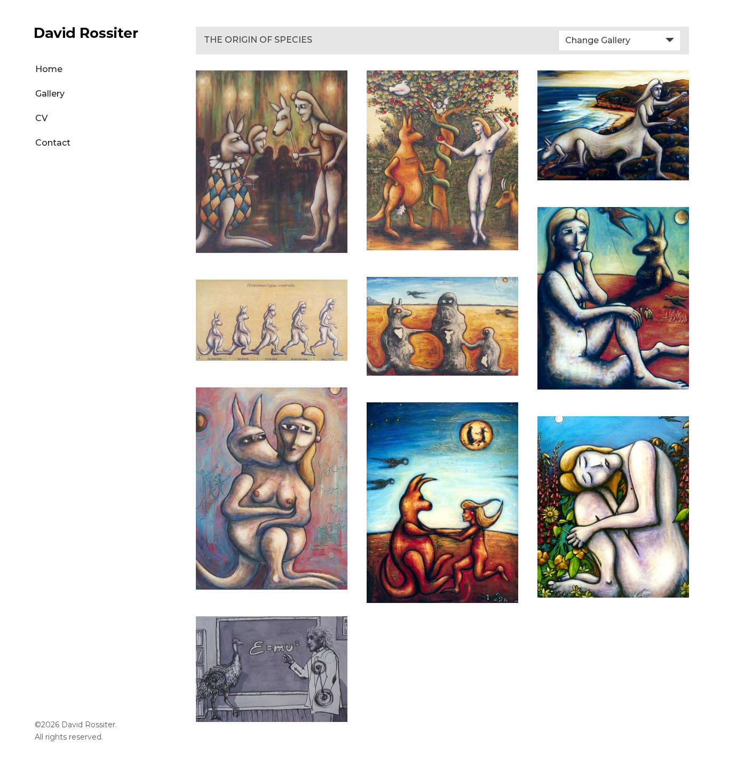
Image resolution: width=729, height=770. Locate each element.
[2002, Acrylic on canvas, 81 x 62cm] (271, 488)
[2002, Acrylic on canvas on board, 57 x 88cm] (442, 326)
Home (48, 69)
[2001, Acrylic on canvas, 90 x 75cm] (613, 507)
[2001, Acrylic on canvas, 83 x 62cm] (442, 502)
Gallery (50, 94)
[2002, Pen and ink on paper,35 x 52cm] (271, 669)
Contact (52, 143)
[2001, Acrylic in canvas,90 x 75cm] (613, 298)
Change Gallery (597, 40)
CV (41, 118)
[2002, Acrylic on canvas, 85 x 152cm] (271, 320)
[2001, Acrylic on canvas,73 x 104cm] (613, 125)
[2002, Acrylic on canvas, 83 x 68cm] (271, 161)
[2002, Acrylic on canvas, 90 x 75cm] (442, 160)
